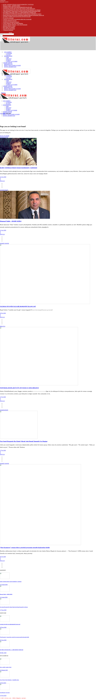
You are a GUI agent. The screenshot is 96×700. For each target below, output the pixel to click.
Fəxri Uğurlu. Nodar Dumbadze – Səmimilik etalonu (9, 679)
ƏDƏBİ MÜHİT (4, 137)
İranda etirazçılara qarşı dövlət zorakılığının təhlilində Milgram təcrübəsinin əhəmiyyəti (23, 15)
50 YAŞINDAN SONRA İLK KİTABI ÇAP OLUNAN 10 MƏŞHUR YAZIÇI (22, 14)
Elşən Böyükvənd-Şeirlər (9, 28)
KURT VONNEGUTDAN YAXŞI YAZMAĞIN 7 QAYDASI (18, 4)
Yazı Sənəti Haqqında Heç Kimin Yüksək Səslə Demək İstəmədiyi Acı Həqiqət (21, 10)
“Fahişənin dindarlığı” (8, 30)
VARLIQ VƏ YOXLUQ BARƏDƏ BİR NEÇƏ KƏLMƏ (17, 19)
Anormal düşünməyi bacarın (9, 20)
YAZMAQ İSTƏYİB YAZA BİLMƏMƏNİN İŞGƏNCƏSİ (17, 7)
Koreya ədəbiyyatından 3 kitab (5, 667)
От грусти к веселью (8, 18)
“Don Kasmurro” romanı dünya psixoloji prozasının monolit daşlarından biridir (21, 11)
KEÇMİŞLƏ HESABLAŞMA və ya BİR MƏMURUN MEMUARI (19, 12)
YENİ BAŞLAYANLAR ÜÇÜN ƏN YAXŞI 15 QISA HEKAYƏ (19, 8)
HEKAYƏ (2, 326)
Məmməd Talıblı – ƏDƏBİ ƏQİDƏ (11, 6)
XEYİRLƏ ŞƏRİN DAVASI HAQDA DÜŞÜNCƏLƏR (17, 16)
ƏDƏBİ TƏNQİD (4, 243)
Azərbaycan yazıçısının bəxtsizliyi (11, 22)
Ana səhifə (2, 113)
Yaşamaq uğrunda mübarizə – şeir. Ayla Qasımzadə (15, 24)
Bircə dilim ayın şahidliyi (9, 27)
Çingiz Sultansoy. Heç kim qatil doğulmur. (13, 23)
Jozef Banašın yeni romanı (5, 692)
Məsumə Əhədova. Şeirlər (9, 26)
